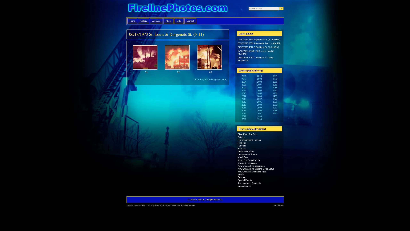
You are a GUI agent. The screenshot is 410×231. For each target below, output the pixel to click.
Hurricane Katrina (246, 151)
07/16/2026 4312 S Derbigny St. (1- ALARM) (258, 47)
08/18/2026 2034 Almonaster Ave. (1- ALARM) (259, 43)
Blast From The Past (247, 134)
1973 (275, 105)
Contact (190, 21)
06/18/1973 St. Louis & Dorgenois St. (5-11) (166, 34)
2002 (259, 99)
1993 (259, 119)
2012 (244, 116)
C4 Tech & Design (169, 205)
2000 (259, 105)
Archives (156, 21)
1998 (259, 110)
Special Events (245, 180)
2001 (259, 102)
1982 (275, 93)
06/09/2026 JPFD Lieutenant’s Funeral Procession (255, 59)
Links (178, 21)
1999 (259, 108)
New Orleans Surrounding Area (252, 172)
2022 (244, 87)
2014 (244, 110)
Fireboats (242, 143)
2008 (259, 82)
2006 (259, 87)
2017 (244, 102)
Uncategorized (244, 186)
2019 (244, 96)
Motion (183, 205)
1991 (275, 76)
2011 (244, 119)
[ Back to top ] (278, 205)
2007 (259, 85)
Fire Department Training (249, 140)
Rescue (241, 177)
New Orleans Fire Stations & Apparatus (256, 169)
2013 (244, 113)
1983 (275, 90)
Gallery (143, 21)
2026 (244, 76)
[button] (145, 59)
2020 (244, 93)
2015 (244, 108)
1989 (275, 79)
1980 (275, 96)
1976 (275, 102)
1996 (259, 116)
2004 (259, 93)
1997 (259, 113)
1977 (275, 99)
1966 (275, 110)
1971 (275, 108)
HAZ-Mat (242, 148)
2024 (244, 82)
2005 (259, 90)
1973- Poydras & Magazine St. (209, 79)
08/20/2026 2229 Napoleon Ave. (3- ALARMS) (259, 39)
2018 (244, 99)
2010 (259, 76)
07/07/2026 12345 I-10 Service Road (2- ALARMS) (256, 52)
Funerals (242, 146)
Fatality (241, 137)
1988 (275, 82)
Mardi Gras (243, 157)
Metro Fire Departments (249, 160)
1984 (275, 87)
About (168, 21)
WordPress (140, 205)
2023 (244, 85)
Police (241, 174)
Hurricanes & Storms (247, 154)
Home (132, 21)
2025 (244, 79)
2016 (244, 105)
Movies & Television (247, 163)
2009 (259, 79)
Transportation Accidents (249, 183)
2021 (244, 90)
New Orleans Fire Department (251, 166)
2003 (259, 96)
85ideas (192, 205)
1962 (275, 113)
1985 (275, 85)
